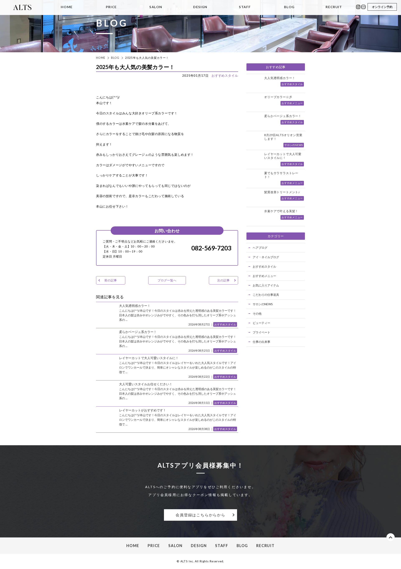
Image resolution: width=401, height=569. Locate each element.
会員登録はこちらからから (200, 515)
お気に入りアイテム (266, 285)
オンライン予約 (382, 7)
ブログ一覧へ (167, 280)
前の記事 (110, 280)
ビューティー (261, 323)
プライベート (261, 332)
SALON (155, 7)
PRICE (111, 7)
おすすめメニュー (264, 276)
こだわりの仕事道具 (266, 294)
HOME (66, 7)
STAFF (245, 7)
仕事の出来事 (261, 341)
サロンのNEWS (263, 304)
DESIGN (200, 7)
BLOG (289, 7)
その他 (257, 313)
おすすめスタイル (225, 75)
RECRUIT (334, 7)
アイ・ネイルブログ (266, 257)
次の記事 (223, 280)
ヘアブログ (260, 247)
